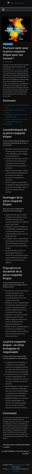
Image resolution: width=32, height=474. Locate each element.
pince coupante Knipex (19, 69)
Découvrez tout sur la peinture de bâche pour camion (16, 446)
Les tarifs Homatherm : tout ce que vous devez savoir (15, 452)
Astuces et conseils (8, 44)
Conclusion (8, 124)
